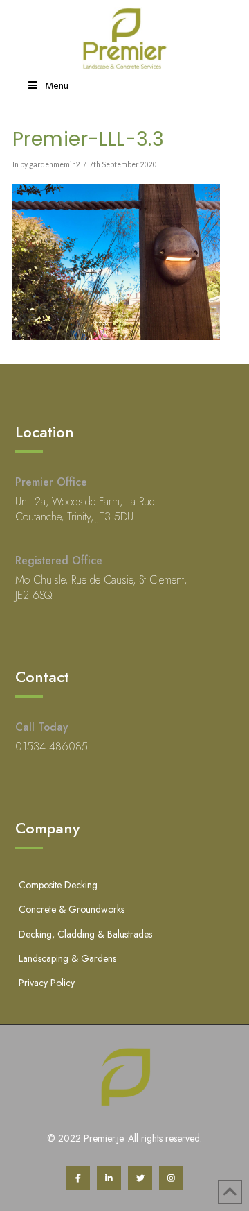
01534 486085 (51, 746)
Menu (56, 86)
